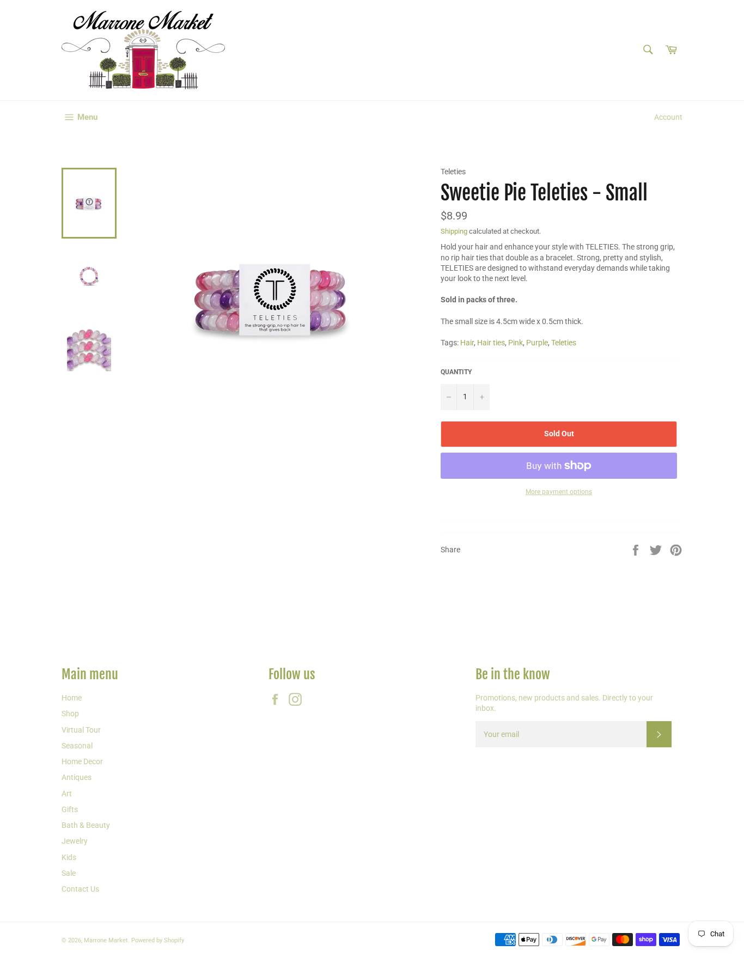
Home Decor (82, 761)
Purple (537, 342)
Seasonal (77, 745)
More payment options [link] (559, 492)
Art (67, 793)
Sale (69, 873)
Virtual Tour (81, 730)
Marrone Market (106, 940)
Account (668, 117)
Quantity (456, 372)
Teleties (563, 342)
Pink (515, 342)
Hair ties (491, 342)
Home (72, 697)
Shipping (454, 231)
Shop (70, 713)
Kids (69, 857)
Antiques (77, 777)
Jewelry (75, 841)
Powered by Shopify (157, 940)
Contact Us (80, 889)
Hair (467, 342)
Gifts (70, 809)
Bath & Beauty (86, 825)
